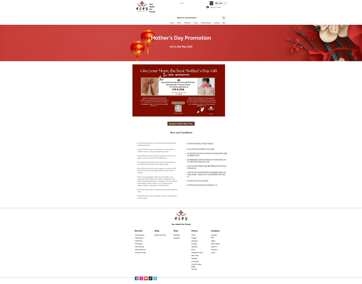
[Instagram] (141, 278)
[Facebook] (136, 278)
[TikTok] (150, 278)
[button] (223, 17)
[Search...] (211, 3)
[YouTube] (146, 278)
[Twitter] (155, 278)
